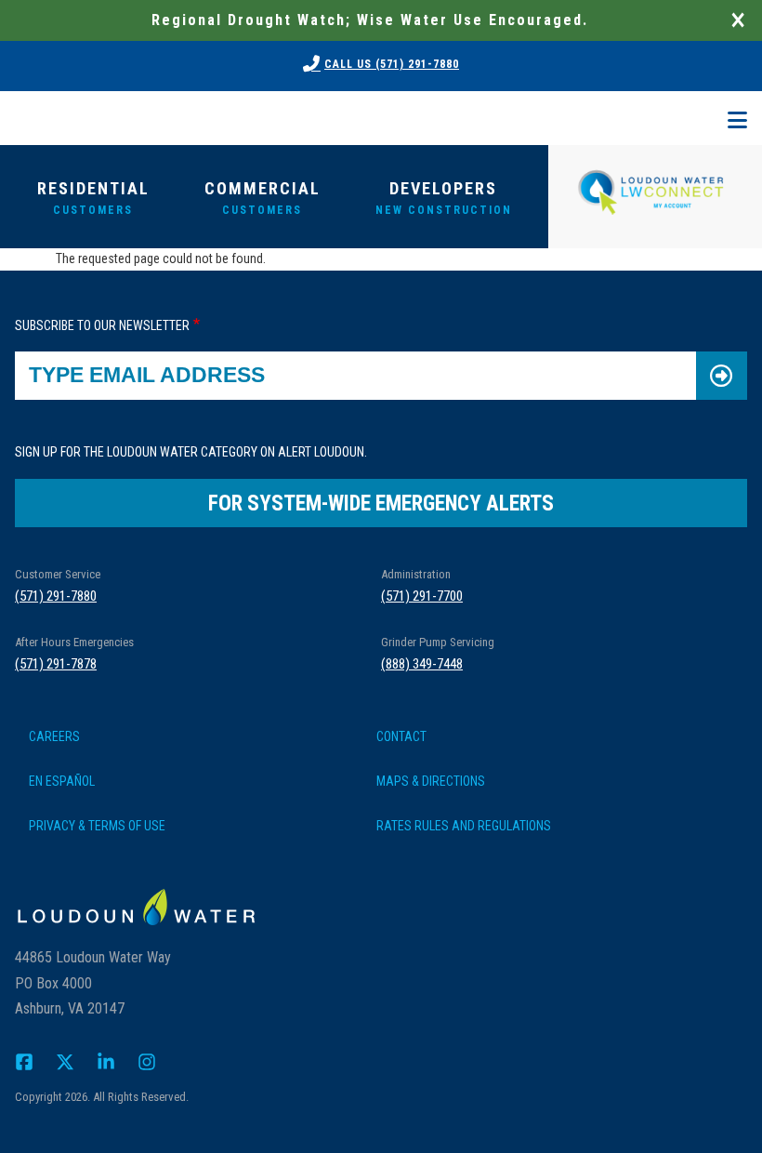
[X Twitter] (65, 1061)
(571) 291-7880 (56, 596)
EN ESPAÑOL (62, 781)
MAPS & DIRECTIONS (430, 781)
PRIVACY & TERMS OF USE (97, 825)
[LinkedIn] (106, 1061)
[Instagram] (147, 1061)
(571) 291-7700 (422, 596)
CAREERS (54, 736)
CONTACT (401, 736)
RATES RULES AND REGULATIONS (463, 825)
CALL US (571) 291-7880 (391, 64)
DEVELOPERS (443, 198)
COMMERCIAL (262, 198)
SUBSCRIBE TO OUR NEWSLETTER (102, 325)
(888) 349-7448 (422, 664)
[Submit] (721, 375)
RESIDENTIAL (93, 198)
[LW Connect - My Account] (650, 189)
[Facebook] (24, 1061)
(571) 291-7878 (56, 664)
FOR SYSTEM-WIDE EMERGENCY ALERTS (381, 503)
